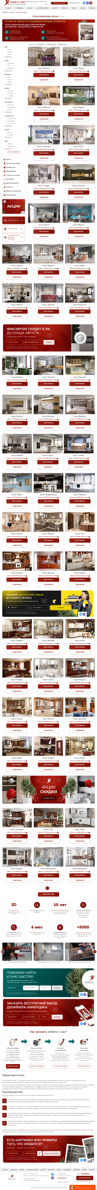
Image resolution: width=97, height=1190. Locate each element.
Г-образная (10, 95)
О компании (19, 8)
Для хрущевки (11, 107)
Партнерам (76, 1169)
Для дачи (10, 109)
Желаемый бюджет (33, 342)
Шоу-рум (55, 8)
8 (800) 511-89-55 (74, 3)
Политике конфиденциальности (15, 613)
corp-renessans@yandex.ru (83, 1181)
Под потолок (11, 123)
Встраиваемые (11, 121)
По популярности (40, 44)
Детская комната (12, 183)
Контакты (91, 8)
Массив (9, 79)
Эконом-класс (11, 146)
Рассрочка (65, 8)
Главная (8, 8)
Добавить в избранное (63, 1181)
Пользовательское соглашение (57, 1187)
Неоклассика (11, 63)
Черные (10, 54)
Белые (9, 49)
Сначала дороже (62, 44)
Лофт (9, 65)
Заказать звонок (59, 3)
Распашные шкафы (13, 163)
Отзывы (82, 8)
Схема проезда (61, 1178)
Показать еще (48, 894)
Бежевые (10, 52)
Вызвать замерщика (36, 1066)
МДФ (9, 77)
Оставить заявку (12, 1066)
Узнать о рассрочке (60, 1066)
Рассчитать (44, 75)
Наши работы (11, 195)
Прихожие (10, 179)
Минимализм (11, 68)
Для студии (10, 104)
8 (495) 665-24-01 (74, 1)
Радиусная (10, 91)
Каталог (29, 8)
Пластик (10, 82)
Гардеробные (11, 171)
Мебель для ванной (13, 191)
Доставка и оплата (42, 8)
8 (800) (82, 1174)
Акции (74, 8)
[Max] (87, 3)
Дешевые (10, 143)
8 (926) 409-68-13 (74, 5)
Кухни (12, 12)
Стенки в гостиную (13, 175)
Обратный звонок (85, 1178)
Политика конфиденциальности (39, 1187)
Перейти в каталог (84, 1066)
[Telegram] (84, 3)
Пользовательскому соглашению (30, 613)
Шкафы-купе (10, 167)
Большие (10, 132)
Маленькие (10, 134)
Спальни (9, 187)
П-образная (10, 93)
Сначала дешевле (51, 44)
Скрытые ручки (12, 118)
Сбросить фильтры (13, 152)
